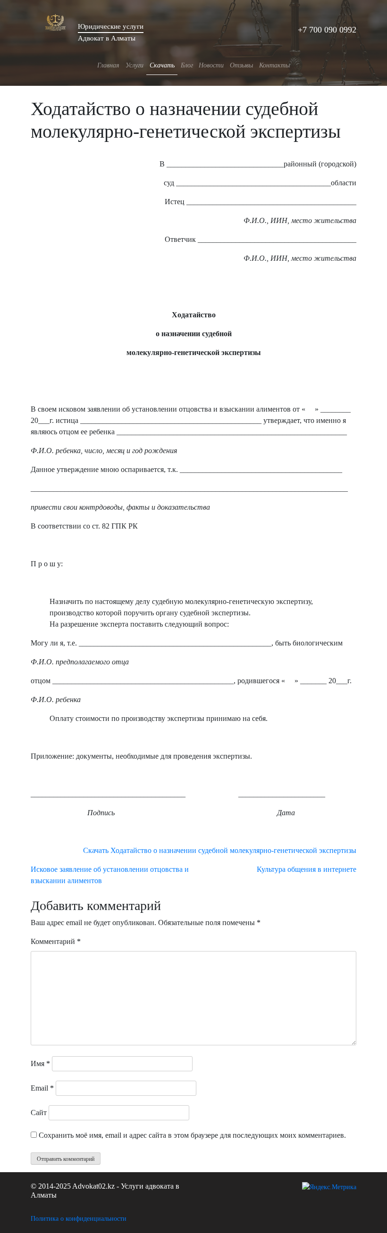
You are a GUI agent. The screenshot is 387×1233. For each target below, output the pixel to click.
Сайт (39, 1113)
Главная (108, 65)
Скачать (162, 65)
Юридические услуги (110, 26)
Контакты (274, 65)
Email (42, 1088)
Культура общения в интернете (306, 869)
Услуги (134, 65)
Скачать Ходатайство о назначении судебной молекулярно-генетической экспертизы (219, 850)
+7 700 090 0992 (327, 29)
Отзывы (241, 65)
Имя (40, 1063)
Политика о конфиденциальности (78, 1218)
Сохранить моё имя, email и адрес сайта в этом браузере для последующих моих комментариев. (192, 1135)
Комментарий (56, 941)
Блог (187, 65)
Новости (211, 65)
